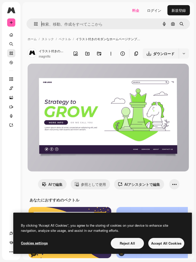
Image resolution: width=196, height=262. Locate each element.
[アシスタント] (11, 125)
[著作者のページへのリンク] (32, 53)
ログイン (154, 10)
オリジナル (62, 73)
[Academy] (11, 242)
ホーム (32, 39)
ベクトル (65, 39)
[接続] (11, 233)
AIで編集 (55, 184)
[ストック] (11, 53)
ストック (48, 39)
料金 (135, 10)
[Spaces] (11, 88)
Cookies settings (34, 243)
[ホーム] (11, 35)
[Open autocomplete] (34, 24)
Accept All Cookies (166, 243)
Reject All (127, 243)
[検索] (11, 44)
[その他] (11, 252)
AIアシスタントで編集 (142, 184)
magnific (45, 56)
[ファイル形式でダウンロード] (184, 53)
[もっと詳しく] (11, 62)
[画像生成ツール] (11, 97)
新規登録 (179, 10)
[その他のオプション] (111, 53)
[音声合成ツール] (11, 116)
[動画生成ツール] (11, 107)
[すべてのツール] (11, 79)
